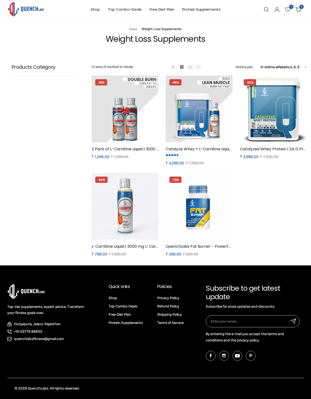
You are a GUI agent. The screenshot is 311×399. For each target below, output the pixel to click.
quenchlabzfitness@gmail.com (39, 338)
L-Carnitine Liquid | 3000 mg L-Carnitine (125, 246)
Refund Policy (168, 306)
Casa (133, 29)
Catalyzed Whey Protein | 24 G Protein (273, 149)
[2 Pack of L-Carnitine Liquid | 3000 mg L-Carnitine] (125, 109)
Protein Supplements (126, 322)
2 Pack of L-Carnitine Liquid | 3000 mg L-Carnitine (125, 149)
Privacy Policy (168, 298)
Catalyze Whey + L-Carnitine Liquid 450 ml (199, 149)
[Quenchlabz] (26, 9)
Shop (113, 298)
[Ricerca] (266, 9)
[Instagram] (224, 356)
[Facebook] (211, 356)
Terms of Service (170, 322)
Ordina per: (244, 67)
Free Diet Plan (120, 314)
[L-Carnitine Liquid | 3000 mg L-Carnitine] (125, 206)
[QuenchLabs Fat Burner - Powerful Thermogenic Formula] (199, 206)
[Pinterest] (251, 356)
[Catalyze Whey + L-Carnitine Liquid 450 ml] (199, 109)
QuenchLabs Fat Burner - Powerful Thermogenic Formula (199, 246)
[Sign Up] (293, 321)
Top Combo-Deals (123, 306)
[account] (277, 9)
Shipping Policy (169, 314)
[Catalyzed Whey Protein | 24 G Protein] (273, 109)
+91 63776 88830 (28, 331)
